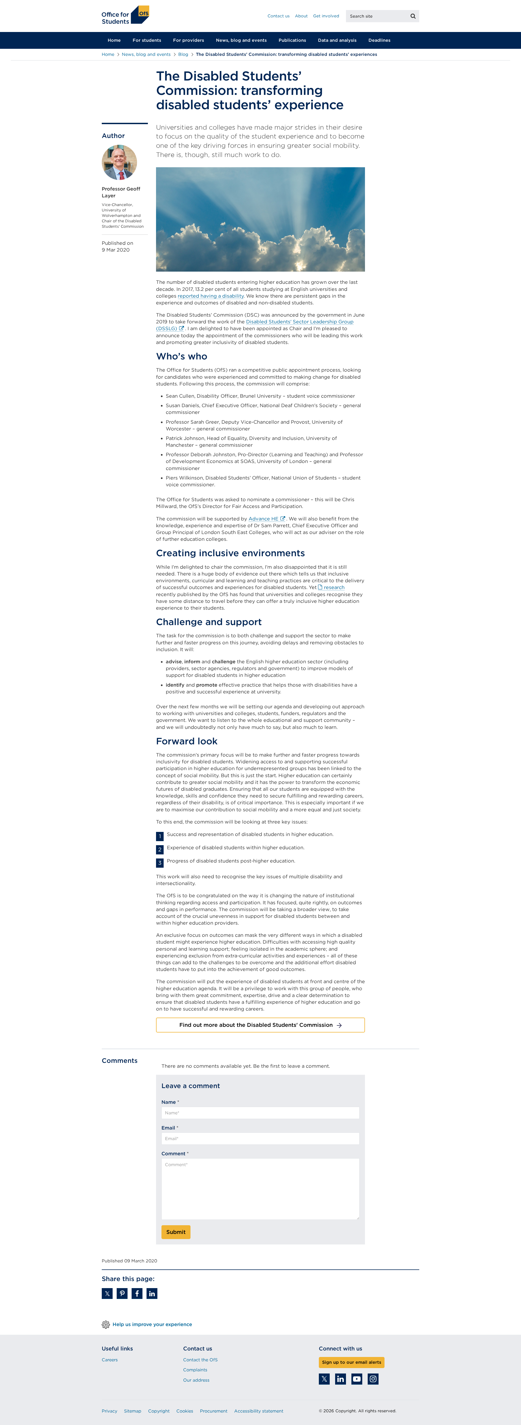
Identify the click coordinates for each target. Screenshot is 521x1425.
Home (114, 40)
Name (168, 1102)
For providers (188, 40)
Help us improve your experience (152, 1324)
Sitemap (132, 1411)
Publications (292, 40)
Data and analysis (337, 40)
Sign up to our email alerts (351, 1362)
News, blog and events (241, 40)
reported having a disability (211, 296)
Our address (196, 1380)
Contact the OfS (200, 1359)
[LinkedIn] (340, 1379)
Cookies (184, 1411)
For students (147, 40)
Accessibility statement (258, 1411)
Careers (110, 1359)
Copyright (159, 1411)
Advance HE (267, 519)
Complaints (195, 1369)
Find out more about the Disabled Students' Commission (256, 1025)
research (334, 587)
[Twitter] (324, 1379)
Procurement (213, 1411)
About (301, 16)
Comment (173, 1153)
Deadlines (379, 40)
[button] (107, 1293)
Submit (176, 1232)
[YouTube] (356, 1379)
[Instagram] (373, 1379)
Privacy (109, 1411)
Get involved (326, 16)
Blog (183, 54)
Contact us (279, 16)
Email (168, 1128)
